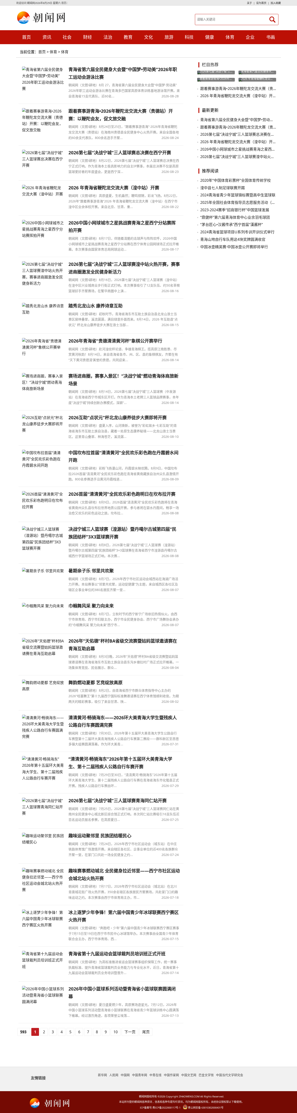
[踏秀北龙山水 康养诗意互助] (43, 309)
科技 (189, 37)
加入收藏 (276, 3)
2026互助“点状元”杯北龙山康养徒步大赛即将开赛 (117, 417)
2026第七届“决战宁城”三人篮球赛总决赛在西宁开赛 (119, 152)
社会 (67, 37)
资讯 (46, 37)
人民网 (113, 1075)
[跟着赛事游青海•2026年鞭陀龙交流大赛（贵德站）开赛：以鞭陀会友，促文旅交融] (43, 120)
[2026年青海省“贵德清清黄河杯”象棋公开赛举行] (43, 347)
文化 (148, 37)
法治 (107, 37)
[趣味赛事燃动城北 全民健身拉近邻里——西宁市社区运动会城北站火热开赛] (43, 880)
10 (115, 1031)
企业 (250, 37)
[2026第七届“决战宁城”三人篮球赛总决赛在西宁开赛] (43, 159)
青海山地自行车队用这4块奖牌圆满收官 (232, 239)
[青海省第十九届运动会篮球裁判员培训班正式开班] (43, 960)
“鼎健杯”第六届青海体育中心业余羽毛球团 (235, 217)
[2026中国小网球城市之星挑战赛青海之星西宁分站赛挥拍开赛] (43, 229)
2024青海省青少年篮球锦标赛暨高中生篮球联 (237, 195)
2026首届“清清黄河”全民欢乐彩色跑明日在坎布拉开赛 (121, 494)
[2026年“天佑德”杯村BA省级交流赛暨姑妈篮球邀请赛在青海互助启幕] (43, 647)
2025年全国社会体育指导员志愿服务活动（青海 (239, 202)
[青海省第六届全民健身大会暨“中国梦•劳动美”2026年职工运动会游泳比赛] (43, 79)
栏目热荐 (210, 64)
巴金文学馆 (206, 1075)
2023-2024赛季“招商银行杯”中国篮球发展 (234, 209)
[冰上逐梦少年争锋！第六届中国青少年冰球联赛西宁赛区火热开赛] (43, 918)
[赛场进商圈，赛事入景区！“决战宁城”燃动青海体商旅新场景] (43, 382)
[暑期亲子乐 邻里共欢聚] (43, 571)
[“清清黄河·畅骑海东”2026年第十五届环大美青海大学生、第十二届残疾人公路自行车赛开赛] (43, 768)
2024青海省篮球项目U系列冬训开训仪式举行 (237, 231)
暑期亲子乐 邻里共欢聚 (91, 571)
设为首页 (261, 3)
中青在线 (155, 1075)
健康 (209, 37)
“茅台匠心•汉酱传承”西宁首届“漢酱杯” (231, 224)
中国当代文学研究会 (229, 1075)
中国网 (125, 1075)
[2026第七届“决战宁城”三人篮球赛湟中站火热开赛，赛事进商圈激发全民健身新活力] (43, 274)
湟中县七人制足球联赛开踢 (222, 187)
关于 (249, 3)
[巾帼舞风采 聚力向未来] (43, 606)
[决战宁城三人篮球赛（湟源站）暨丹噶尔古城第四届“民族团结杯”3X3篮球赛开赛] (43, 539)
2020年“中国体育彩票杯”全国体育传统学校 (235, 180)
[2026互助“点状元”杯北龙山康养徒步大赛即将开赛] (43, 424)
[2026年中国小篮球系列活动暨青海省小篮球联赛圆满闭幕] (43, 995)
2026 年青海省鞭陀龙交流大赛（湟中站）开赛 (113, 188)
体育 (41, 17)
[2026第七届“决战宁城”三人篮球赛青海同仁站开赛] (43, 807)
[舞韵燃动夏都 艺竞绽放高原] (43, 686)
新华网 (102, 1075)
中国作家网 (171, 1075)
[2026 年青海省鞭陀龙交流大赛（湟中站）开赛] (43, 191)
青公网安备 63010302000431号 (205, 1107)
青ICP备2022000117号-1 (166, 1107)
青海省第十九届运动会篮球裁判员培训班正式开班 (116, 954)
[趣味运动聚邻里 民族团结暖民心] (43, 839)
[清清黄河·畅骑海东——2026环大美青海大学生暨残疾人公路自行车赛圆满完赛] (43, 727)
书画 (270, 37)
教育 (128, 37)
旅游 (169, 37)
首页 (26, 37)
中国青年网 (139, 1075)
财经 (87, 37)
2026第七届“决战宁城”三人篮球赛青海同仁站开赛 (117, 800)
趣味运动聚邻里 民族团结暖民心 (99, 835)
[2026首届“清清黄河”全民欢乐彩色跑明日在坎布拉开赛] (43, 500)
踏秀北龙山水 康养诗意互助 (95, 306)
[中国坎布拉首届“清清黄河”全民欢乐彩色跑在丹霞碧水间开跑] (43, 459)
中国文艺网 (188, 1075)
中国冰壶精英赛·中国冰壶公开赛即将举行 (234, 246)
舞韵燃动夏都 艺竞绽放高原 (95, 682)
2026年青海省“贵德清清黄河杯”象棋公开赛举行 (115, 341)
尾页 (146, 1031)
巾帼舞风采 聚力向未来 (91, 606)
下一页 (130, 1031)
